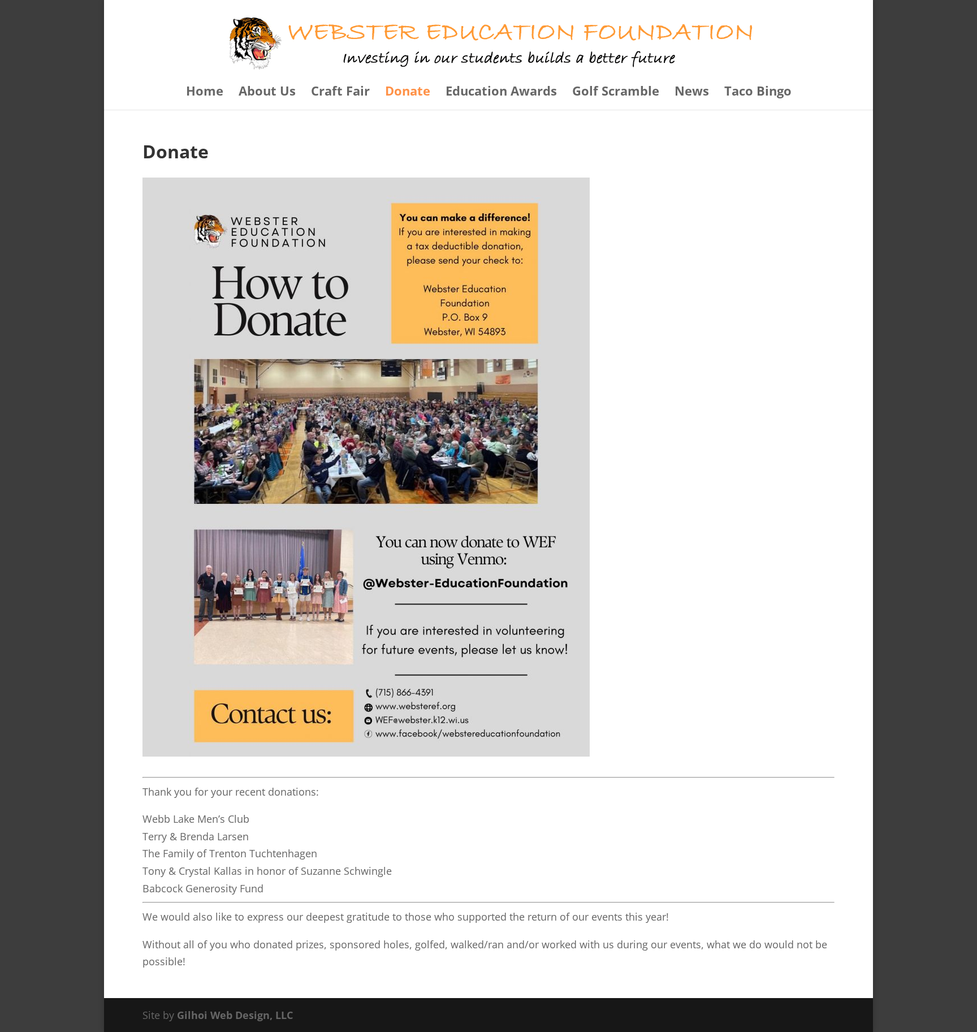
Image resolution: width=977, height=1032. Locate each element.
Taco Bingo (758, 93)
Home (204, 93)
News (692, 93)
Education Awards (501, 93)
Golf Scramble (615, 93)
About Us (267, 93)
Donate (407, 93)
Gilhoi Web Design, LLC (235, 1015)
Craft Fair (340, 93)
